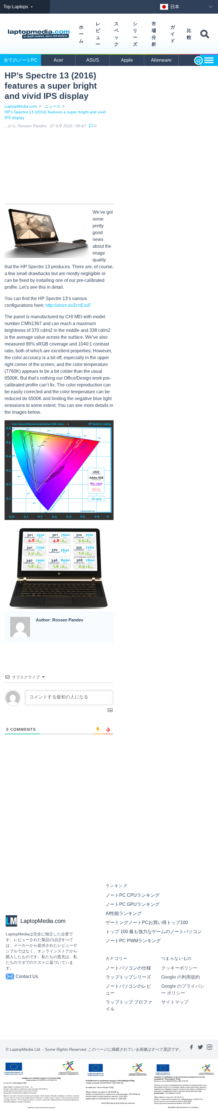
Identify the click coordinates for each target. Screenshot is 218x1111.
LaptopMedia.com (21, 106)
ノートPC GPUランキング (133, 904)
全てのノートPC (20, 60)
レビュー (98, 34)
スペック (116, 34)
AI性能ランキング (124, 913)
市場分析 (154, 34)
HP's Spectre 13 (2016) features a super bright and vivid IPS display (55, 115)
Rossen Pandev (32, 126)
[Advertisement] (59, 167)
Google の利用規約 (180, 977)
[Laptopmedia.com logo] (39, 34)
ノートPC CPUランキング (133, 895)
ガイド (172, 34)
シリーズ (135, 34)
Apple (127, 60)
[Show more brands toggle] (209, 60)
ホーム (81, 34)
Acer (58, 60)
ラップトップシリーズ (128, 977)
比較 (189, 34)
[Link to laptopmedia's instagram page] (209, 1049)
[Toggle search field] (204, 34)
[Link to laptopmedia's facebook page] (191, 1049)
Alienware (161, 60)
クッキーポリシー (179, 968)
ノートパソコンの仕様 (128, 968)
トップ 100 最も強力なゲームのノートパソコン (154, 931)
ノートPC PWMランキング (133, 940)
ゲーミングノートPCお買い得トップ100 (147, 922)
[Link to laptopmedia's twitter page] (200, 1049)
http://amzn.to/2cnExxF (68, 305)
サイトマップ (174, 1002)
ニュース (52, 106)
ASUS (92, 60)
